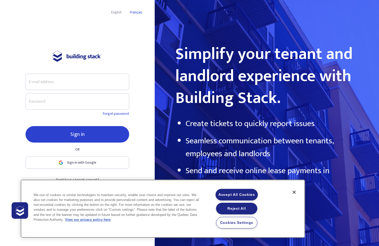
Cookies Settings (236, 223)
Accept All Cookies (236, 194)
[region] (163, 209)
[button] (20, 210)
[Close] (294, 192)
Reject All (236, 208)
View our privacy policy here (88, 220)
